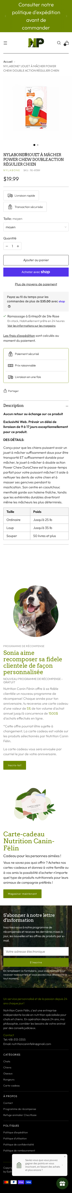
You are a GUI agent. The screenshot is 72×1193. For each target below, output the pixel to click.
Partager (13, 391)
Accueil (7, 61)
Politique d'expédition (15, 1132)
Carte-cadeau (11, 1085)
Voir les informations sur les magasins (31, 325)
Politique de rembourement (19, 1150)
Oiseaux (8, 1073)
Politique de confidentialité (18, 1144)
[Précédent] (5, 16)
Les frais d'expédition (19, 335)
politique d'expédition (36, 12)
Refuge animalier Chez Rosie (20, 1115)
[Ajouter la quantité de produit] (7, 246)
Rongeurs (8, 1079)
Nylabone (11, 170)
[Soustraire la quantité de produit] (18, 246)
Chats (6, 1061)
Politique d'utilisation (15, 1138)
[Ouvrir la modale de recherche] (59, 43)
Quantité (9, 238)
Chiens (7, 1067)
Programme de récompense (19, 1109)
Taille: (12, 219)
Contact (8, 1103)
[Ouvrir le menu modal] (5, 43)
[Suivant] (66, 16)
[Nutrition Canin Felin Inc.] (36, 43)
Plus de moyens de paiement (36, 284)
